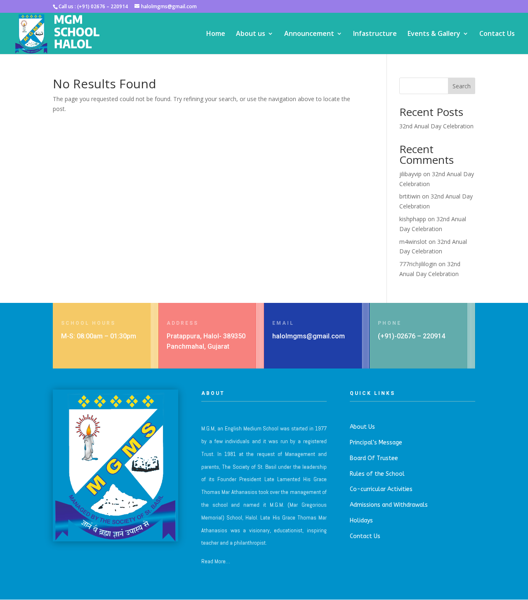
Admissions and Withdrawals (389, 504)
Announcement (309, 34)
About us (250, 34)
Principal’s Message (376, 442)
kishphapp (412, 219)
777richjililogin (418, 264)
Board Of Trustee (374, 458)
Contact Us (497, 34)
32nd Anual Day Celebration (436, 126)
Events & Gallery (434, 34)
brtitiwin (409, 196)
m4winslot (413, 242)
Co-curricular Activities (381, 489)
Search (462, 86)
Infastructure (375, 34)
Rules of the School (377, 473)
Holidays (361, 520)
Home (215, 34)
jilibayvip (410, 174)
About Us (362, 426)
